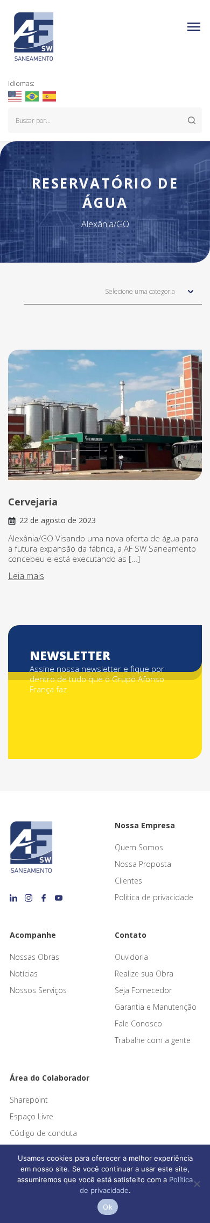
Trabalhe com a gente (153, 1040)
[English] (15, 96)
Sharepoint (29, 1100)
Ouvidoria (131, 957)
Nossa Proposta (143, 864)
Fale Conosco (138, 1023)
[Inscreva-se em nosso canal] (58, 894)
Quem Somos (139, 847)
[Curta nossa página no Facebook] (45, 894)
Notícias (24, 973)
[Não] (196, 1183)
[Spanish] (50, 96)
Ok (108, 1207)
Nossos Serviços (38, 990)
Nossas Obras (34, 957)
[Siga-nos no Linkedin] (15, 894)
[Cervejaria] (105, 415)
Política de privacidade (154, 897)
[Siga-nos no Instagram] (30, 894)
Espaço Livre (31, 1116)
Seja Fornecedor (143, 990)
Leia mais (26, 576)
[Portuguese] (32, 96)
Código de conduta (43, 1133)
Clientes (128, 880)
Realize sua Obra (144, 973)
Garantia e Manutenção (156, 1007)
